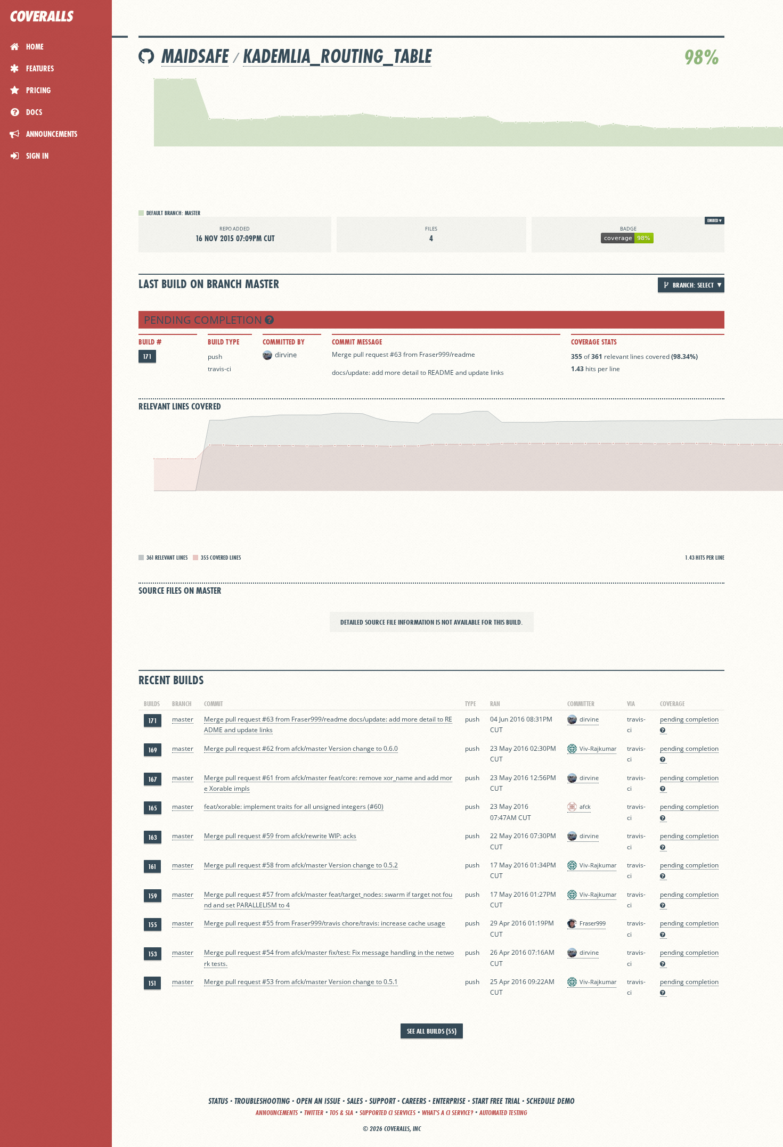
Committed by (284, 342)
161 (152, 866)
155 (152, 924)
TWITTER (313, 1112)
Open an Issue (318, 1101)
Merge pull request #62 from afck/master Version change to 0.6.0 (301, 748)
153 (152, 953)
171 (147, 356)
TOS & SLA (341, 1112)
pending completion (204, 320)
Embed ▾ (714, 220)
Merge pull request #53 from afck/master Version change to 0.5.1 (301, 982)
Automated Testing (503, 1112)
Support (382, 1101)
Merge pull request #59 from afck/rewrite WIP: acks (280, 836)
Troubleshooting (262, 1101)
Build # (149, 342)
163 (152, 837)
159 (152, 895)
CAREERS (414, 1101)
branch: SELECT (692, 285)
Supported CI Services (387, 1112)
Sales (355, 1101)
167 (152, 779)
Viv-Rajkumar (598, 748)
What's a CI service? (447, 1112)
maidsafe (195, 56)
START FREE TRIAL (496, 1101)
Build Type (223, 342)
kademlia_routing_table (337, 56)
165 (152, 808)
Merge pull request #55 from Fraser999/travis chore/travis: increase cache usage (324, 923)
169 (152, 750)
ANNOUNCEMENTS (277, 1112)
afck (585, 806)
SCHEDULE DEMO (550, 1101)
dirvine (286, 354)
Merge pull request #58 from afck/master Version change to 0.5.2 (301, 865)
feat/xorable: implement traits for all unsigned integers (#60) (294, 806)
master (182, 719)
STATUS (218, 1101)
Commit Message (357, 342)
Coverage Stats (594, 342)
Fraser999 (593, 923)
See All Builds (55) (431, 1031)
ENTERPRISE (449, 1101)
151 (152, 983)
